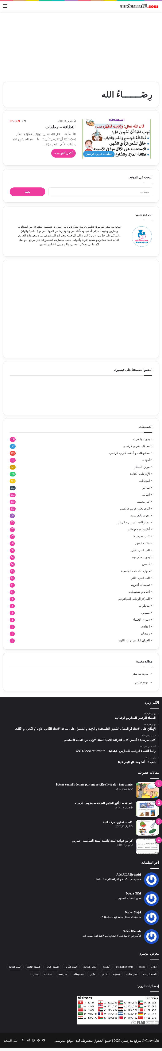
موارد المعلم (142, 466)
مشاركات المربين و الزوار (134, 522)
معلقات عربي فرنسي (136, 446)
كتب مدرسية (142, 536)
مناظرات (144, 605)
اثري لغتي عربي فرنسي (135, 508)
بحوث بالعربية (141, 439)
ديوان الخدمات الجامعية (135, 571)
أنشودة (106, 966)
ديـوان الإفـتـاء (141, 619)
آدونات (146, 460)
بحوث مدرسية (141, 557)
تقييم (104, 974)
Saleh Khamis (132, 931)
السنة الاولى (52, 966)
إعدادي (145, 626)
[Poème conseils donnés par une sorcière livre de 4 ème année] (147, 790)
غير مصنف (143, 501)
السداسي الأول (140, 550)
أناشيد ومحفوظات (139, 529)
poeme (142, 966)
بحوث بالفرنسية (140, 515)
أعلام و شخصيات (139, 591)
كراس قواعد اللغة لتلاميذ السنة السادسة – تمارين (102, 840)
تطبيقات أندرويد (140, 585)
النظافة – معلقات (60, 127)
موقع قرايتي (141, 682)
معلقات (48, 974)
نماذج (35, 974)
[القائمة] (5, 7)
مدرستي (62, 974)
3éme (154, 966)
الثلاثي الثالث (90, 966)
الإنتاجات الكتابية (140, 473)
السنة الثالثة (33, 966)
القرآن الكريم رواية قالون (134, 640)
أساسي (145, 494)
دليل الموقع (11, 1040)
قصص (146, 564)
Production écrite (124, 966)
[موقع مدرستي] (139, 6)
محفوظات (78, 974)
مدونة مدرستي (140, 673)
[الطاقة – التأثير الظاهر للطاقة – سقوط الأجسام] (147, 809)
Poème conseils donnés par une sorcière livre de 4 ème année (94, 784)
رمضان (145, 633)
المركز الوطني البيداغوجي (134, 598)
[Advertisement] (81, 45)
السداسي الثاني (140, 578)
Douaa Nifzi (133, 893)
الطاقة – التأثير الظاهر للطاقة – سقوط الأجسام (103, 803)
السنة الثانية (15, 966)
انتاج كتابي (131, 974)
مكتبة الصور (142, 543)
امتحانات (144, 480)
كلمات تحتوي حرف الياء (117, 822)
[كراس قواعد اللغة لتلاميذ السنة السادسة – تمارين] (147, 846)
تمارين (146, 487)
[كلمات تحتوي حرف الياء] (147, 828)
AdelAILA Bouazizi (128, 874)
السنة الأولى (71, 966)
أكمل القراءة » (63, 153)
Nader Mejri (133, 912)
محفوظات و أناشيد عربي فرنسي (129, 453)
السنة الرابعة (150, 974)
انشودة (116, 974)
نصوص (145, 612)
